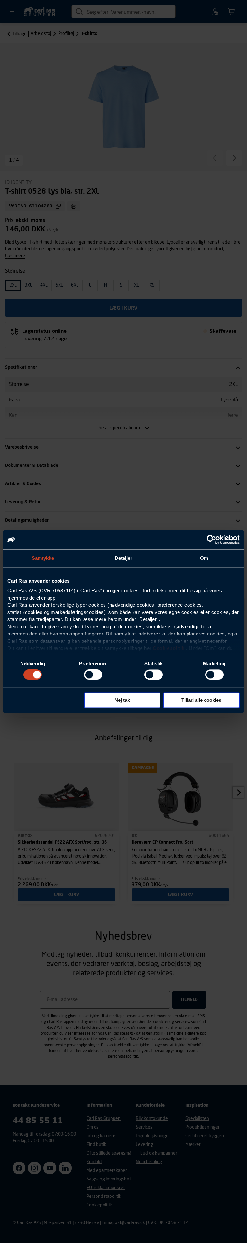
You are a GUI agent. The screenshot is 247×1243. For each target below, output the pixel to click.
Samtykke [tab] (43, 558)
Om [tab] (204, 558)
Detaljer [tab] (124, 558)
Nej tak (122, 700)
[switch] (93, 675)
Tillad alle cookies (201, 700)
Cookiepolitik (169, 648)
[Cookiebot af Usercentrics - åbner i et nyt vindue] (211, 539)
